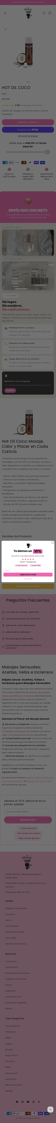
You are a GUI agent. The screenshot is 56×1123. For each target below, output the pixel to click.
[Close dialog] (53, 542)
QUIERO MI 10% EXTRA (28, 575)
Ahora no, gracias (28, 578)
